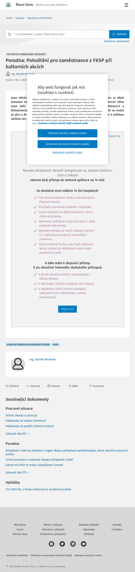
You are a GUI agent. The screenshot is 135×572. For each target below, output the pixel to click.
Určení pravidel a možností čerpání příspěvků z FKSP (39, 459)
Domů (9, 18)
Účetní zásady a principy (21, 415)
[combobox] (67, 34)
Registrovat (67, 309)
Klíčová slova (20, 534)
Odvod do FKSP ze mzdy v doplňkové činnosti (34, 465)
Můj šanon (20, 524)
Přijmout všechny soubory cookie (67, 133)
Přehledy (89, 534)
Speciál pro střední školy (40, 18)
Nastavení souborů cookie (88, 555)
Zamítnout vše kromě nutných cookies (67, 144)
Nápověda (89, 529)
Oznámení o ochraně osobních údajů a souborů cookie (63, 123)
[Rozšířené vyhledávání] (9, 34)
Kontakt (117, 524)
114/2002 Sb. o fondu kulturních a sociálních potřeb (38, 489)
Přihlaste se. (112, 136)
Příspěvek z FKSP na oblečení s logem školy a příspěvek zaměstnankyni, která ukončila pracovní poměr (67, 452)
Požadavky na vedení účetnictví (26, 420)
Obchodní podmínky (17, 555)
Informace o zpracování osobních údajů (51, 555)
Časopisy (19, 18)
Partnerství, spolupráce (53, 534)
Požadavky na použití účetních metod (30, 426)
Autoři (20, 529)
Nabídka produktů (89, 524)
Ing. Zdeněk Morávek (22, 74)
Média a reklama (53, 524)
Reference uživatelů (53, 529)
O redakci (117, 529)
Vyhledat (122, 34)
